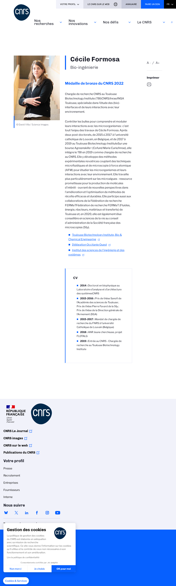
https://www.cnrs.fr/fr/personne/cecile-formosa (154, 84)
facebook (37, 513)
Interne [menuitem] (8, 497)
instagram (47, 513)
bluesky (6, 513)
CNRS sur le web (15, 445)
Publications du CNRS (19, 452)
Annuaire (131, 4)
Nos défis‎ (110, 22)
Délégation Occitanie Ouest (89, 244)
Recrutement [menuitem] (11, 475)
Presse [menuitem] (7, 468)
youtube (57, 513)
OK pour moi (64, 568)
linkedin (26, 513)
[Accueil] (22, 12)
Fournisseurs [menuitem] (11, 490)
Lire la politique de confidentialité (23, 557)
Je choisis (39, 568)
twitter (16, 513)
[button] (16, 580)
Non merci (15, 568)
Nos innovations (78, 22)
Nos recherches (44, 22)
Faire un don (152, 4)
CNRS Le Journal (15, 431)
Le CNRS (144, 22)
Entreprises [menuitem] (10, 482)
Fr (168, 4)
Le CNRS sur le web (98, 4)
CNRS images (13, 438)
